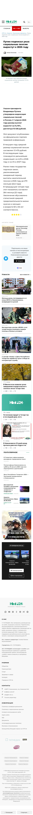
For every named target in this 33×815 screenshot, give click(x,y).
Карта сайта (5, 715)
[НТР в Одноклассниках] (16, 612)
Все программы (17, 575)
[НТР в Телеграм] (20, 612)
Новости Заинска (23, 764)
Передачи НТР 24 (7, 680)
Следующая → (24, 812)
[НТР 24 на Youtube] (9, 612)
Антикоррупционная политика (11, 723)
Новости (9, 33)
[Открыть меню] (3, 22)
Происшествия (6, 669)
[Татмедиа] (13, 740)
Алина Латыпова (11, 52)
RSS (3, 717)
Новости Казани (24, 757)
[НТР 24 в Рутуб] (24, 612)
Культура (4, 677)
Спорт (4, 671)
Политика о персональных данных (13, 709)
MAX (20, 268)
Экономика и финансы (19, 33)
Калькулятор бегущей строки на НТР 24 (14, 728)
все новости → (25, 274)
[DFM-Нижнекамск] (24, 740)
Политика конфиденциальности (12, 706)
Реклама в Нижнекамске (10, 726)
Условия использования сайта (11, 712)
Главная (6, 28)
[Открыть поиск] (24, 22)
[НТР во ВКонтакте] (13, 612)
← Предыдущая (8, 812)
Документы (5, 720)
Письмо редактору (10, 697)
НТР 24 (4, 33)
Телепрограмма (17, 570)
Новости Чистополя (10, 764)
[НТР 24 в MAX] (5, 612)
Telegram (20, 261)
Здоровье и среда (7, 674)
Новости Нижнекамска (11, 757)
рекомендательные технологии (11, 793)
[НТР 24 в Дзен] (27, 612)
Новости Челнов (24, 761)
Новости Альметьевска (11, 761)
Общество (5, 666)
